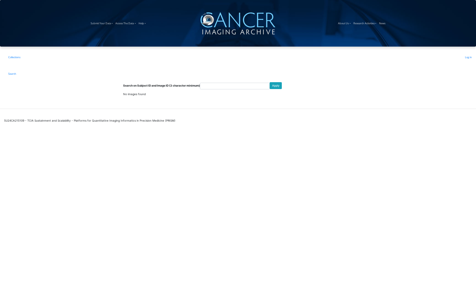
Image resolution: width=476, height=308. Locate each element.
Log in (468, 57)
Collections (14, 57)
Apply (276, 85)
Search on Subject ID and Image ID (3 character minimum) (161, 85)
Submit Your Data (102, 23)
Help (143, 23)
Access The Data (126, 23)
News (383, 23)
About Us (345, 23)
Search (12, 74)
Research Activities (365, 23)
